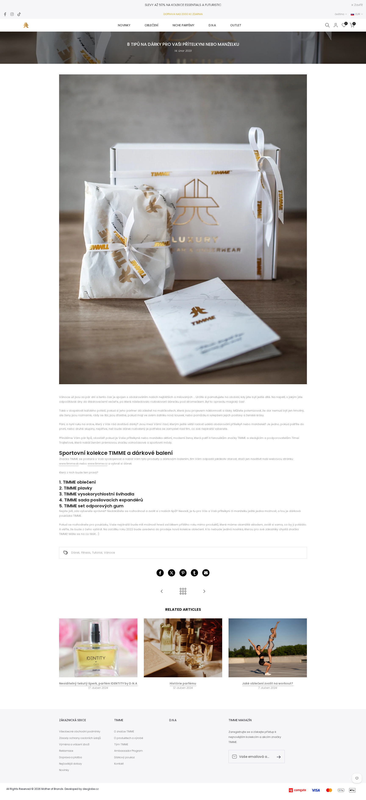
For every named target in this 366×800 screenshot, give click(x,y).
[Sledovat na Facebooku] (5, 14)
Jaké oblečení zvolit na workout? (267, 683)
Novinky (64, 770)
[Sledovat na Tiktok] (19, 14)
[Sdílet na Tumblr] (194, 572)
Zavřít (10, 4)
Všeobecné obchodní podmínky (79, 731)
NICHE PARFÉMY (183, 25)
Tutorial (97, 553)
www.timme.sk (69, 464)
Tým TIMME (121, 744)
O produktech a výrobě (128, 738)
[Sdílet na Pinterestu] (183, 572)
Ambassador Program (128, 751)
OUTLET (235, 25)
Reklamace (66, 751)
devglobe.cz (90, 789)
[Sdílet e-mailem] (205, 572)
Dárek (75, 553)
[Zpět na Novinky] (183, 591)
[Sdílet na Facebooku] (160, 572)
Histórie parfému (183, 683)
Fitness (85, 553)
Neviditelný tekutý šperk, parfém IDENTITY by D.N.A (98, 683)
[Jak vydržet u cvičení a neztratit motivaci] (204, 591)
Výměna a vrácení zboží (74, 744)
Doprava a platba (70, 757)
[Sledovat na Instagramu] (12, 14)
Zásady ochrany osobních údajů (80, 738)
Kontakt (119, 763)
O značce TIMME (124, 731)
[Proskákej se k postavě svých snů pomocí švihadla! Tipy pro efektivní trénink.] (161, 591)
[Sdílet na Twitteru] (171, 572)
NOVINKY (124, 25)
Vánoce (109, 553)
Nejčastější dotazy (70, 763)
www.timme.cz (97, 464)
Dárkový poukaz (124, 757)
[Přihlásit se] (277, 757)
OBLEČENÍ (151, 25)
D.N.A (212, 25)
